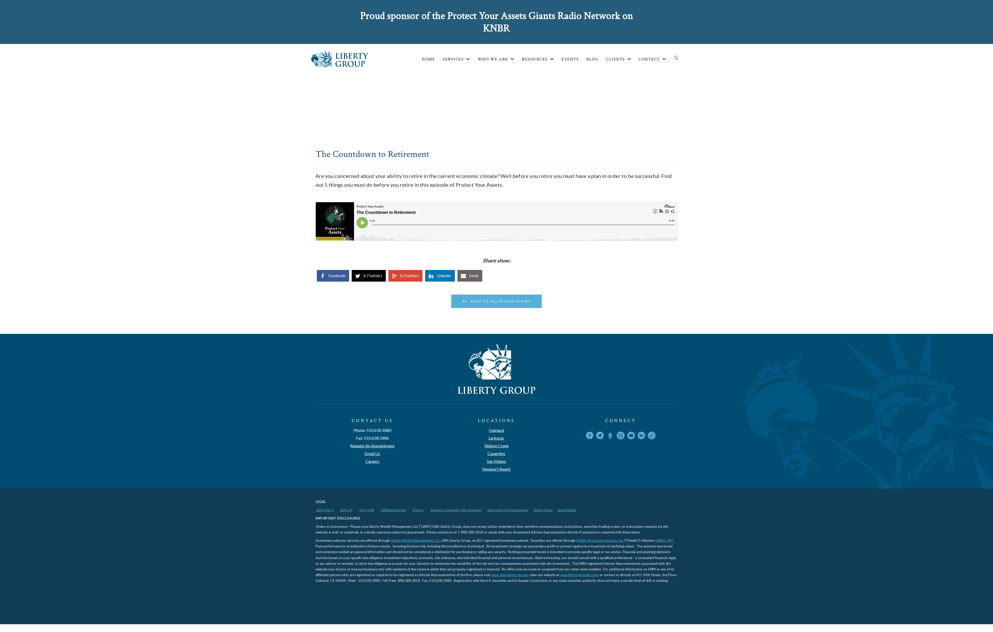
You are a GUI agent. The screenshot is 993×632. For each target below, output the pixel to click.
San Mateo (496, 461)
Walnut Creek (496, 445)
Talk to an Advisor (608, 22)
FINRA (660, 540)
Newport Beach (496, 469)
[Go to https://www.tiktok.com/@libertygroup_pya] (652, 435)
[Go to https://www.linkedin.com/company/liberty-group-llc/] (641, 436)
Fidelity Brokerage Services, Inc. (600, 540)
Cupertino (496, 453)
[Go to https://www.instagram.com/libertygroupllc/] (621, 436)
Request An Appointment (372, 445)
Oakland (496, 430)
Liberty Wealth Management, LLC (415, 540)
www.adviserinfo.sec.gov (509, 575)
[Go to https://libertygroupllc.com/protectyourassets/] (610, 436)
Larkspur (496, 437)
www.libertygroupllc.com (579, 575)
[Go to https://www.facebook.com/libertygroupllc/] (589, 436)
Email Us (372, 453)
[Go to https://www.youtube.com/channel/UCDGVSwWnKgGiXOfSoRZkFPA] (631, 436)
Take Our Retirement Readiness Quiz (410, 22)
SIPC (670, 540)
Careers (372, 461)
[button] (676, 58)
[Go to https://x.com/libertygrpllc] (600, 436)
